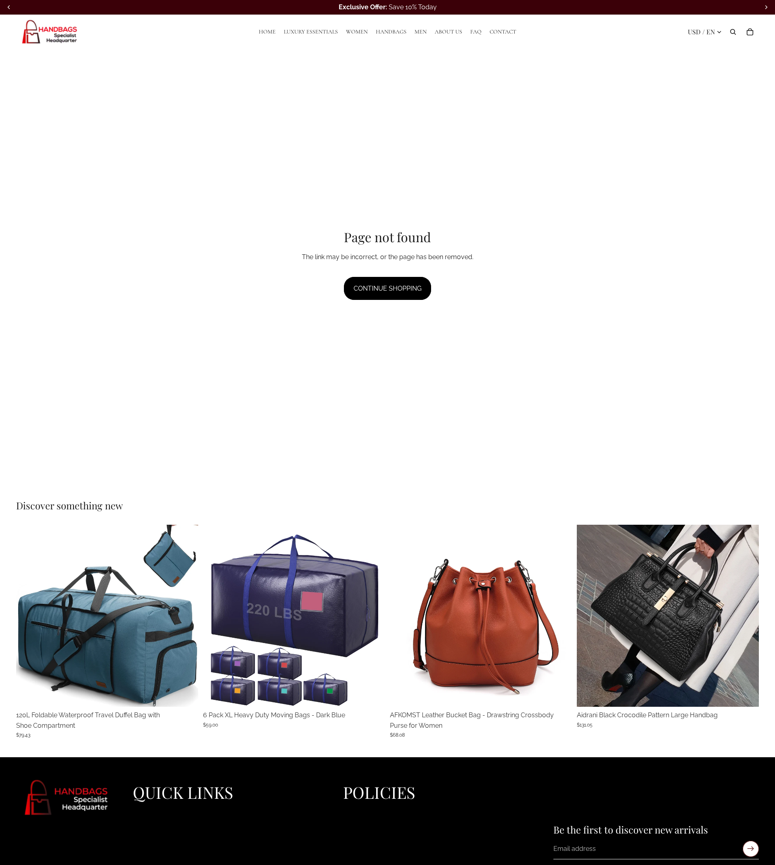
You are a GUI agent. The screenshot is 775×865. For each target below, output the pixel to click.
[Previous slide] (28, 615)
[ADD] (746, 694)
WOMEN (144, 829)
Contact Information (369, 847)
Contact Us (358, 857)
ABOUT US (147, 857)
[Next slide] (186, 615)
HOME (141, 811)
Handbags (146, 838)
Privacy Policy (361, 811)
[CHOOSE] (185, 694)
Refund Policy (361, 820)
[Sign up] (751, 849)
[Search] (733, 32)
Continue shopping (387, 288)
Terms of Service (365, 838)
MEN (139, 847)
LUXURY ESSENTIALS (162, 820)
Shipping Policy (363, 829)
